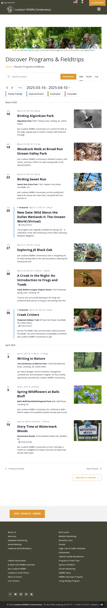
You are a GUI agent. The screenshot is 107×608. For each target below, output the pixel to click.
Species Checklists (67, 564)
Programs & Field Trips (69, 560)
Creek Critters (28, 314)
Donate (62, 544)
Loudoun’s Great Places (18, 572)
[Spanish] (82, 1)
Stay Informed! (9, 3)
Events (8, 66)
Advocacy (12, 536)
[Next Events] (12, 87)
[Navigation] (98, 8)
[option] (14, 94)
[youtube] (15, 594)
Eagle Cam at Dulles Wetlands (72, 548)
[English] (75, 1)
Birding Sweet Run (31, 179)
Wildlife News (65, 572)
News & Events (15, 576)
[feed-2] (31, 594)
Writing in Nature (31, 358)
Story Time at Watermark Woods (37, 428)
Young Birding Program (69, 580)
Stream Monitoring (67, 568)
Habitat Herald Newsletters (71, 556)
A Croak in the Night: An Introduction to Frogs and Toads (37, 280)
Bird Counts (64, 532)
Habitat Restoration (17, 560)
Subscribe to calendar (85, 477)
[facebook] (10, 594)
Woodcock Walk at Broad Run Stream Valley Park (40, 151)
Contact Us (95, 604)
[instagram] (21, 594)
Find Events (68, 76)
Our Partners (14, 580)
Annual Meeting (15, 544)
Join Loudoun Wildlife (17, 568)
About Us (12, 532)
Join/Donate (99, 3)
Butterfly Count (66, 540)
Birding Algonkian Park (35, 116)
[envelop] (26, 594)
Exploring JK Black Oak (34, 250)
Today (20, 87)
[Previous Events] (7, 87)
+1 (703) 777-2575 (81, 604)
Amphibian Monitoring (17, 540)
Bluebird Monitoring (67, 536)
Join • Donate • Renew (27, 513)
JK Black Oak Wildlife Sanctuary (21, 564)
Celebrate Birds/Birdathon (19, 548)
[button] (42, 93)
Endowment (64, 552)
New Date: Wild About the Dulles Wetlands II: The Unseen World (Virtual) (41, 216)
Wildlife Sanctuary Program (71, 576)
